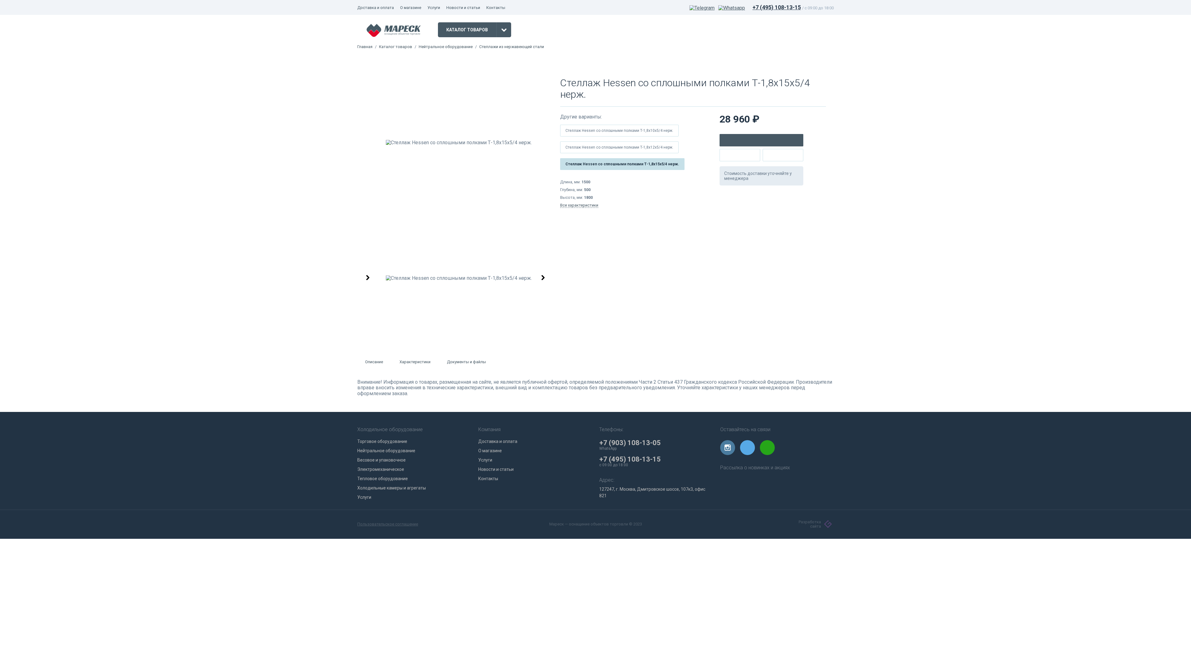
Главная (364, 47)
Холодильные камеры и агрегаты (391, 487)
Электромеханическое (380, 469)
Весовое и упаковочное (381, 460)
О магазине (410, 7)
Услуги (433, 7)
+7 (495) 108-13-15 (776, 7)
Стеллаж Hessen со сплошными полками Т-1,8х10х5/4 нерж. (619, 130)
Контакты (495, 7)
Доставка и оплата (375, 7)
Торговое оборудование (382, 441)
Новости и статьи (463, 7)
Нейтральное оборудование (446, 47)
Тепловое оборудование (382, 478)
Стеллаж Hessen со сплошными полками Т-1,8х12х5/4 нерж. (619, 147)
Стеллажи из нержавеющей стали (511, 47)
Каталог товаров (395, 47)
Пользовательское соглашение (387, 524)
